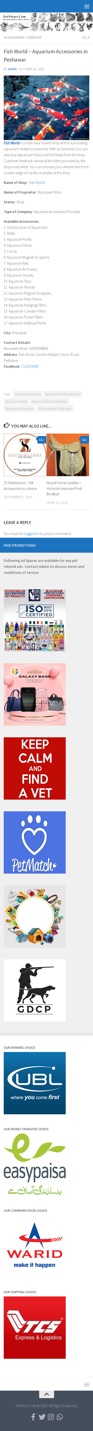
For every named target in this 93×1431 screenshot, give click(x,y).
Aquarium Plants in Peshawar (49, 401)
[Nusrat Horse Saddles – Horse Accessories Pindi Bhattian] (68, 455)
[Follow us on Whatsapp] (60, 1417)
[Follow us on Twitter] (42, 1417)
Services (34, 37)
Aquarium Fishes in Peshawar (62, 394)
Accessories (14, 37)
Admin (12, 69)
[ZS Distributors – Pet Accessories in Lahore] (25, 455)
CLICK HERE (30, 366)
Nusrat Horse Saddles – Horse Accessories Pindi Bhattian (64, 488)
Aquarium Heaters (16, 401)
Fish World (37, 182)
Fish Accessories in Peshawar (54, 408)
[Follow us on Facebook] (33, 1417)
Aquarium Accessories (28, 394)
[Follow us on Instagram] (51, 1417)
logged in (31, 533)
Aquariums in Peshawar (19, 408)
